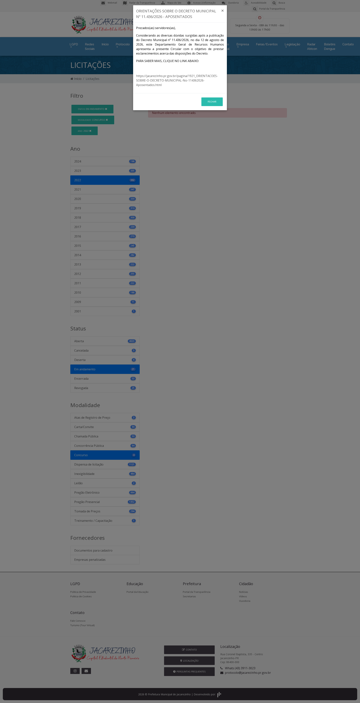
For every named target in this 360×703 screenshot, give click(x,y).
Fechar (212, 101)
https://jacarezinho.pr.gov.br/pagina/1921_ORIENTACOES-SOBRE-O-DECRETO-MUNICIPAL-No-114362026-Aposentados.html (177, 80)
